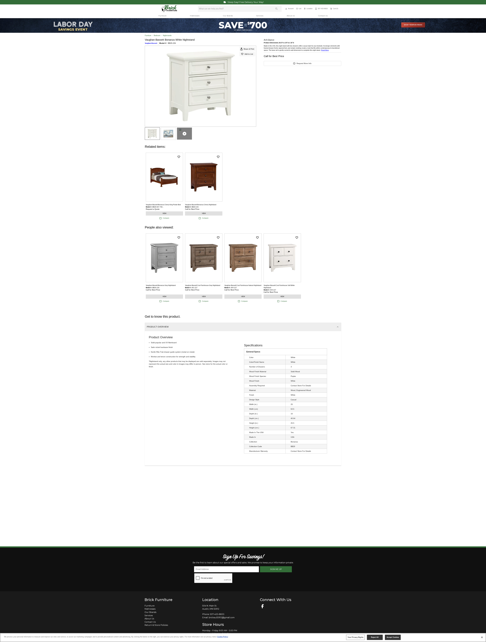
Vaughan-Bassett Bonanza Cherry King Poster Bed (163, 205)
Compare (166, 218)
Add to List (249, 54)
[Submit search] (276, 8)
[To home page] (169, 9)
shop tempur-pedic (413, 25)
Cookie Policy (222, 637)
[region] (243, 637)
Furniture (162, 16)
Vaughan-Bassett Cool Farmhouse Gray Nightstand (202, 285)
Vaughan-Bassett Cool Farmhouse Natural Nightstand (242, 285)
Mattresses (194, 16)
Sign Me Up (276, 569)
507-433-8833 (217, 614)
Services (259, 16)
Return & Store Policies (156, 625)
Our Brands (228, 16)
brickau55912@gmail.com (222, 617)
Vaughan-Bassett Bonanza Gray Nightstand (161, 285)
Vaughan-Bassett (151, 43)
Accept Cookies (393, 637)
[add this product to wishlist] (179, 157)
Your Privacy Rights (355, 637)
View (164, 213)
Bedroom (157, 35)
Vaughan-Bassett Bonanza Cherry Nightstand (200, 205)
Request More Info (304, 63)
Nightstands (167, 35)
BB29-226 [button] (172, 43)
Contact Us (323, 16)
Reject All (375, 637)
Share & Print (249, 49)
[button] (286, 8)
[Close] (482, 637)
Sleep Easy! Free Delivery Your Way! (245, 2)
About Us (291, 16)
